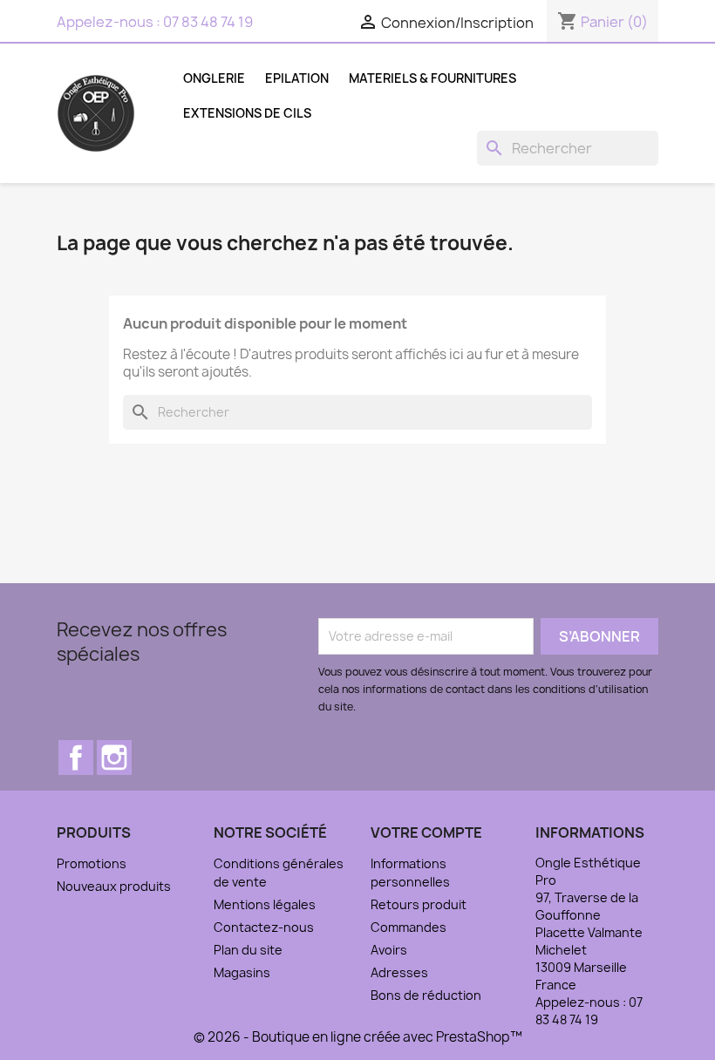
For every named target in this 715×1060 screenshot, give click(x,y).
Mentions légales (265, 904)
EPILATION (297, 78)
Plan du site (248, 949)
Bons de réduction (426, 995)
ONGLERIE (214, 78)
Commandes (408, 927)
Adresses (399, 972)
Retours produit (418, 904)
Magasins (242, 972)
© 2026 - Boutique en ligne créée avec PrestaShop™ (358, 1037)
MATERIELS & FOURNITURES (432, 78)
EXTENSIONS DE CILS (247, 113)
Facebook (75, 757)
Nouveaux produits (114, 886)
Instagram (114, 757)
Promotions (91, 863)
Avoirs (389, 949)
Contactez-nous (264, 927)
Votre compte (426, 832)
